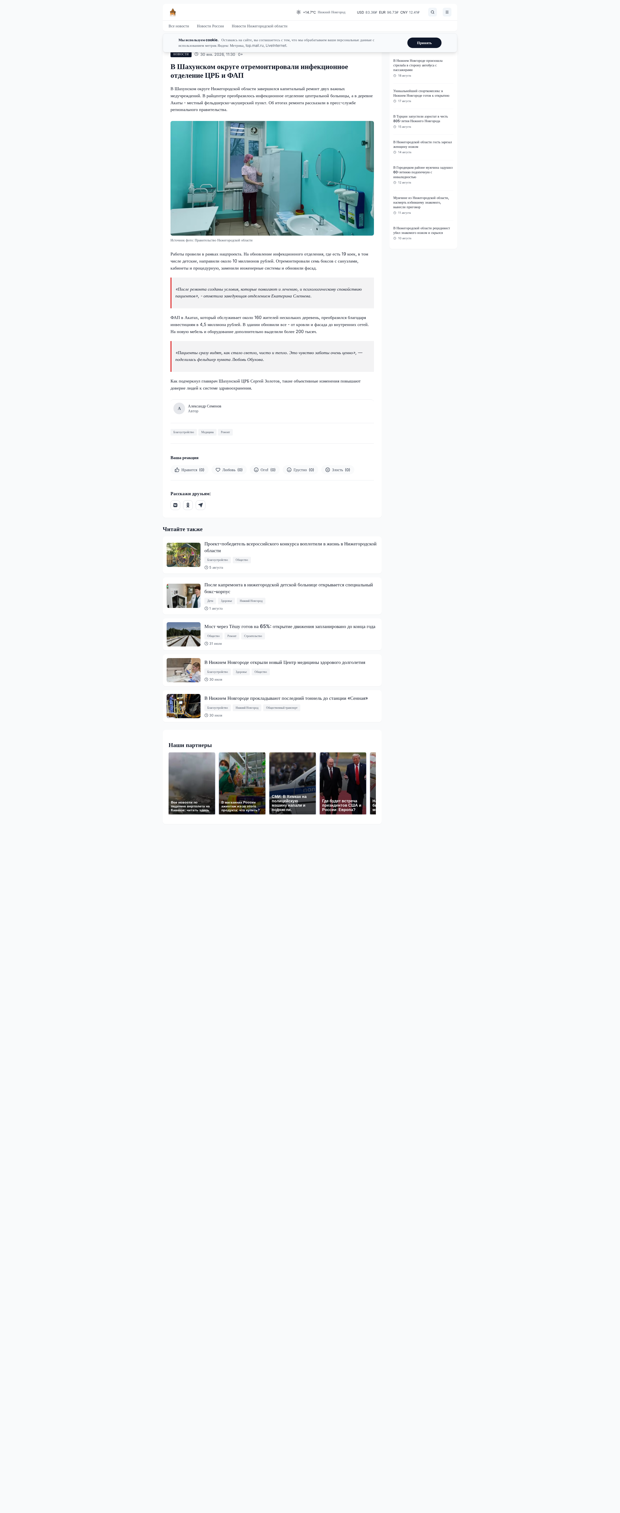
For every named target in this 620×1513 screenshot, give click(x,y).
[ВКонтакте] (175, 505)
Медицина (207, 432)
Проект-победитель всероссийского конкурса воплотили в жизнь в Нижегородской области (290, 547)
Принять (424, 42)
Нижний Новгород (251, 601)
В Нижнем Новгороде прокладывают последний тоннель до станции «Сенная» (286, 698)
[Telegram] (200, 505)
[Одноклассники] (188, 505)
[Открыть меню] (447, 12)
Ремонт (225, 432)
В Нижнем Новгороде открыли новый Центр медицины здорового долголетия (284, 662)
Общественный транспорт (281, 707)
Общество (242, 560)
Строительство (253, 636)
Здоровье (226, 601)
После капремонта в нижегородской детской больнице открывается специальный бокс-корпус (288, 588)
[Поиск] (432, 12)
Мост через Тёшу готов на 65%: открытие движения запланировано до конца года (289, 626)
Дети (210, 601)
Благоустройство (183, 432)
